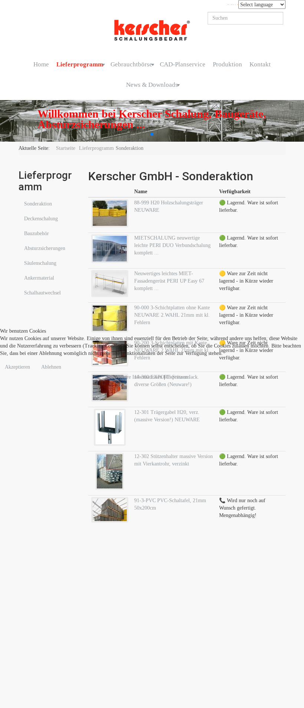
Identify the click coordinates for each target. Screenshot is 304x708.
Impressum (177, 377)
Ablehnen (51, 367)
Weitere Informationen (138, 377)
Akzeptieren (17, 367)
